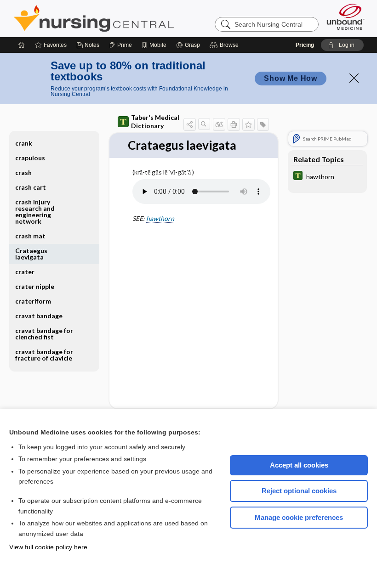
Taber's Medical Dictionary (155, 121)
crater (24, 272)
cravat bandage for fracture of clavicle (44, 355)
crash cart (30, 187)
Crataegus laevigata (31, 254)
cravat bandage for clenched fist (44, 334)
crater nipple (34, 286)
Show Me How (290, 78)
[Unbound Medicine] (346, 16)
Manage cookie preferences (299, 517)
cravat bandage (39, 316)
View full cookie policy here (48, 547)
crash (23, 172)
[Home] (21, 45)
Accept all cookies (299, 465)
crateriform (33, 301)
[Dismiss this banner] (354, 78)
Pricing (305, 45)
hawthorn (160, 218)
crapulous (30, 158)
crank (23, 143)
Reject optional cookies (299, 491)
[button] (225, 45)
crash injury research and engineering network (35, 211)
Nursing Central (128, 18)
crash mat (30, 236)
